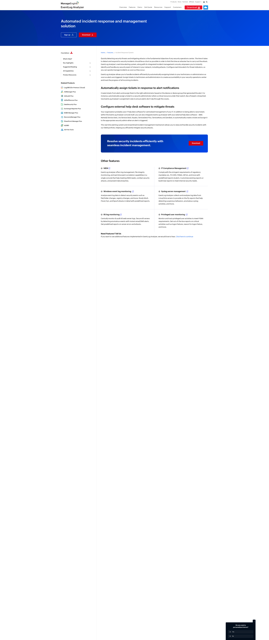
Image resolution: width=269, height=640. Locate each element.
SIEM (106, 168)
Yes (233, 631)
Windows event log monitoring (118, 191)
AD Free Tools (69, 130)
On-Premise (75, 87)
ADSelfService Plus (71, 100)
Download (192, 7)
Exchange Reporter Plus (72, 108)
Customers (177, 7)
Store (179, 2)
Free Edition (65, 53)
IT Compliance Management (173, 168)
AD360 (66, 125)
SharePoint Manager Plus (73, 121)
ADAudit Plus (68, 96)
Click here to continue (184, 237)
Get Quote (148, 7)
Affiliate (191, 2)
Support (167, 7)
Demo (140, 7)
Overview (123, 7)
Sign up (67, 35)
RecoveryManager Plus (72, 117)
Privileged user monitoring (173, 214)
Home (103, 52)
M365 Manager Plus (71, 113)
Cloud (82, 87)
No (233, 636)
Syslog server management (173, 191)
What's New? (67, 59)
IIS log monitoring (111, 214)
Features (132, 7)
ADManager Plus (70, 92)
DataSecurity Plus (70, 104)
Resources (158, 7)
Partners (185, 2)
